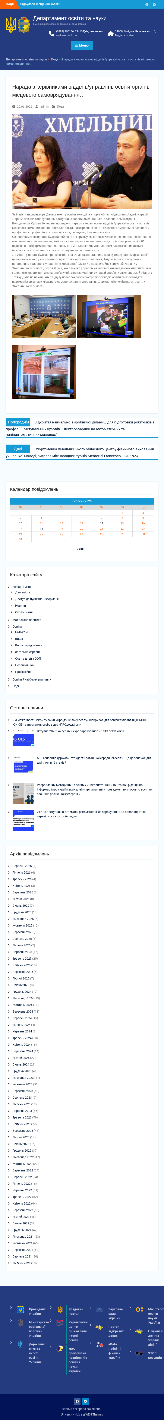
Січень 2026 (21, 905)
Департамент (22, 586)
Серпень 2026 (22, 866)
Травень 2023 (22, 1117)
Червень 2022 (22, 1190)
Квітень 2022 (22, 1203)
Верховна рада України (115, 1313)
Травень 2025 (22, 958)
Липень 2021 (22, 1263)
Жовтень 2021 (22, 1243)
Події (60, 106)
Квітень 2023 (22, 1124)
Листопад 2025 (23, 919)
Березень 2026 (23, 892)
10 (20, 523)
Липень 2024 (22, 1024)
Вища (19, 638)
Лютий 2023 (21, 1137)
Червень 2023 (22, 1111)
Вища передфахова (28, 645)
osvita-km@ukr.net (67, 35)
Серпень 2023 (22, 1097)
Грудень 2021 (22, 1230)
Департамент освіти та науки (70, 18)
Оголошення (24, 612)
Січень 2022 (21, 1223)
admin (44, 106)
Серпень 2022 (22, 1177)
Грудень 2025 (22, 912)
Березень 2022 (23, 1210)
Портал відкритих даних (116, 1331)
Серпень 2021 (22, 1256)
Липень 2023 (22, 1104)
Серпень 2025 (22, 938)
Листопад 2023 (23, 1077)
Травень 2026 (22, 879)
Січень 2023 (21, 1144)
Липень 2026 (22, 872)
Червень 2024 (22, 1031)
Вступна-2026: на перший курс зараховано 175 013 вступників (80, 731)
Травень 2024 (22, 1038)
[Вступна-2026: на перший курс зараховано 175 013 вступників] (23, 740)
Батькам (21, 632)
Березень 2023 (23, 1130)
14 (101, 523)
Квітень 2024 (22, 1044)
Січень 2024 (21, 1064)
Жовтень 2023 (22, 1084)
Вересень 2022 (23, 1170)
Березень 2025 (23, 972)
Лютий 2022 (21, 1216)
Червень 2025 (22, 952)
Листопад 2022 (23, 1157)
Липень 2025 (22, 945)
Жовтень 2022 (22, 1163)
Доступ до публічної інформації (37, 599)
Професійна (23, 671)
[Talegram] (154, 4)
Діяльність (22, 592)
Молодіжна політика (27, 620)
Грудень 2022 (22, 1150)
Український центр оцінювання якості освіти (78, 1331)
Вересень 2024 (23, 1011)
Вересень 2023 (23, 1091)
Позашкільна (24, 665)
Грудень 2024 (22, 991)
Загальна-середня (28, 652)
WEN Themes (94, 1414)
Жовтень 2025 (22, 925)
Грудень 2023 (22, 1071)
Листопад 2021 (23, 1236)
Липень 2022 (22, 1183)
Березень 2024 (23, 1051)
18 (41, 528)
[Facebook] (147, 4)
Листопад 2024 (23, 998)
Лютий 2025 (21, 978)
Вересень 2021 (23, 1250)
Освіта (17, 626)
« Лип (81, 548)
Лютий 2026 (21, 899)
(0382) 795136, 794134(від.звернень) (79, 31)
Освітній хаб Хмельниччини (32, 679)
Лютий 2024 (21, 1058)
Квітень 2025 (22, 965)
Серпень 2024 (22, 1018)
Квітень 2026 (22, 885)
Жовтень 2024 (22, 1005)
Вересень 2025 (23, 932)
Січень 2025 (21, 985)
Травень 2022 (22, 1197)
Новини (20, 605)
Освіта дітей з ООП (28, 658)
